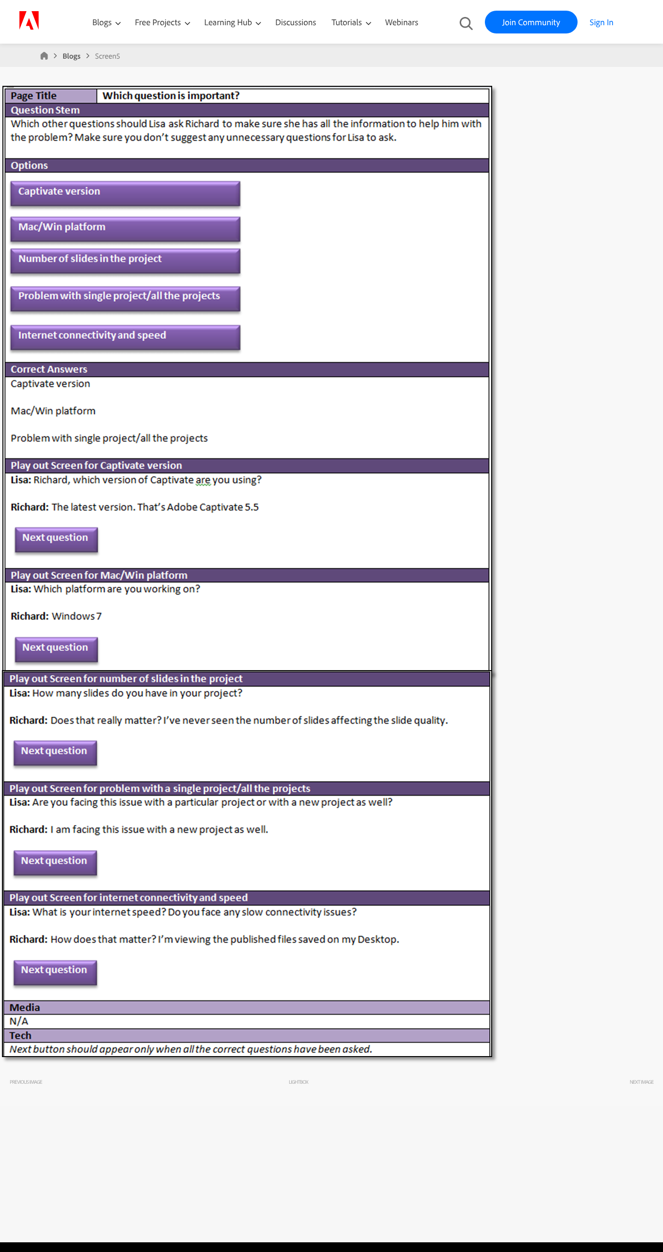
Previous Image (26, 1081)
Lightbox (298, 1081)
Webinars (401, 22)
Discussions (295, 22)
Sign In (601, 22)
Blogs (102, 22)
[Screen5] (250, 1062)
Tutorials (348, 22)
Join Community (531, 22)
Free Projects (159, 22)
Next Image (641, 1081)
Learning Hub (229, 22)
